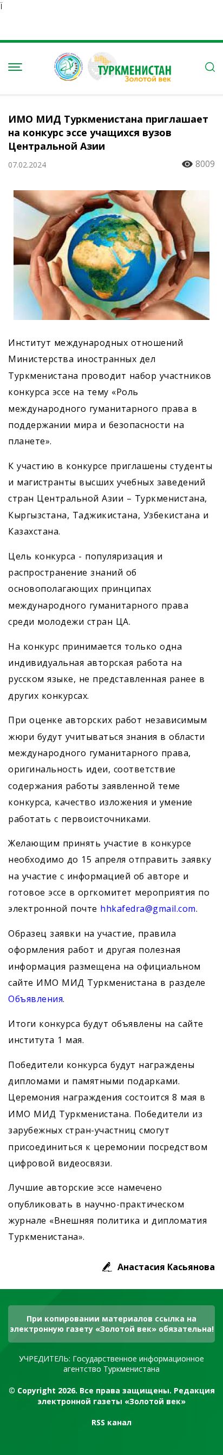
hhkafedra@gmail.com (148, 909)
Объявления (35, 999)
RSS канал (111, 1422)
